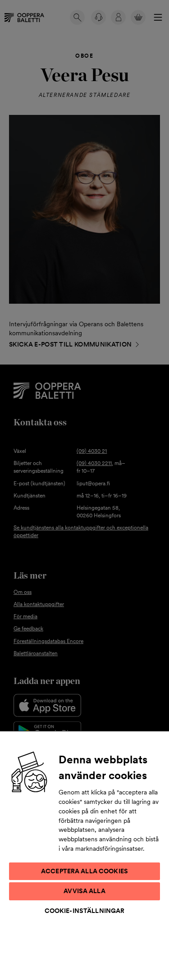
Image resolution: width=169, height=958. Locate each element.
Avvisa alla (84, 890)
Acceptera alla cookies (84, 871)
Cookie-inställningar (85, 910)
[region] (84, 844)
